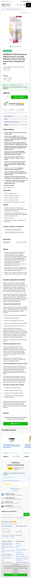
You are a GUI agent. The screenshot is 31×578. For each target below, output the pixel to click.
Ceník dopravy (19, 552)
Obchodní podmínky (21, 549)
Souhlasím (15, 574)
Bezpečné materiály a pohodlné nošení (14, 495)
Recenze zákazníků (6, 562)
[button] (17, 5)
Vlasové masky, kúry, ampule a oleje (14, 232)
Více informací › (7, 70)
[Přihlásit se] (20, 5)
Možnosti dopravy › (18, 85)
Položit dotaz (16, 423)
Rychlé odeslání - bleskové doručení (13, 499)
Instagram (5, 536)
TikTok (12, 536)
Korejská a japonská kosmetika (13, 9)
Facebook (19, 535)
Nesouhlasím (15, 572)
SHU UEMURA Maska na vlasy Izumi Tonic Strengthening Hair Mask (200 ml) (12, 446)
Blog (3, 560)
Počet (5, 97)
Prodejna (18, 545)
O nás (17, 547)
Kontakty (18, 543)
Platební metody (20, 554)
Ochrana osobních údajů (22, 556)
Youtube (13, 535)
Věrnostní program (6, 557)
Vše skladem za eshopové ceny (12, 503)
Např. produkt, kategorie (11, 19)
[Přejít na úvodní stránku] (6, 5)
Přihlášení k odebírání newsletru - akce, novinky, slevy (13, 517)
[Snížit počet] (7, 98)
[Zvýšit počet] (7, 96)
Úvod (3, 9)
